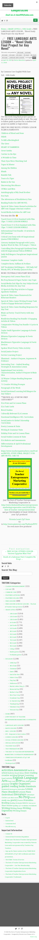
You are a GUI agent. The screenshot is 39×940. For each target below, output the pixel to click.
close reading (30, 773)
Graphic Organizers (20, 783)
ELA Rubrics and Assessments (13, 440)
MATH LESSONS (10, 728)
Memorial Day (14, 689)
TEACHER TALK (10, 746)
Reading (5, 803)
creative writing (9, 775)
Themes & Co (31, 934)
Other (8, 800)
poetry (14, 800)
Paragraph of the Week (10, 388)
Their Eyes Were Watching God (14, 161)
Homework (5, 789)
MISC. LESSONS (10, 731)
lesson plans (21, 789)
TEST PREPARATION (12, 749)
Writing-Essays (16, 808)
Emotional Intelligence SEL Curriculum (17, 417)
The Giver (5, 144)
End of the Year (15, 674)
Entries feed (9, 820)
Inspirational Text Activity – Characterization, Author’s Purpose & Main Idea (19, 372)
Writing (6, 808)
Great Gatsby (6, 151)
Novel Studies (6, 410)
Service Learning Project (11, 355)
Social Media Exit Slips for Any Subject (17, 283)
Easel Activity (7, 778)
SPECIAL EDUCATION (12, 743)
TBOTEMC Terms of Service (14, 860)
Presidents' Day (15, 698)
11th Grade (13, 616)
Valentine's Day (15, 707)
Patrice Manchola (19, 60)
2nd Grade (13, 625)
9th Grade (4, 57)
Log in (7, 818)
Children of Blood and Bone (12, 133)
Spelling (15, 805)
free (34, 57)
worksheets (33, 805)
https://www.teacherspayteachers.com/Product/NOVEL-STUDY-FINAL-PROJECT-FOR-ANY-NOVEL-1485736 (19, 453)
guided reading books (13, 786)
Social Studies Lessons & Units (13, 437)
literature (20, 794)
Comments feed (10, 823)
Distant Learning (25, 775)
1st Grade (13, 622)
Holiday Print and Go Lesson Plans (15, 433)
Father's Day (14, 677)
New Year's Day (15, 695)
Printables (28, 800)
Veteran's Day (14, 710)
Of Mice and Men (8, 189)
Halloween (13, 683)
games (33, 781)
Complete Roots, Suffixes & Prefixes (15, 264)
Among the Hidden (9, 168)
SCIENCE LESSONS (11, 737)
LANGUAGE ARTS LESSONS (16, 57)
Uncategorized (10, 763)
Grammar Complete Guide (12, 260)
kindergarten (13, 789)
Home (3, 29)
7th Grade (26, 55)
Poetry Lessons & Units (10, 426)
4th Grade (4, 55)
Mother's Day (14, 692)
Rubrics (25, 803)
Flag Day (13, 680)
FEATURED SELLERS (12, 598)
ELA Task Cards (7, 407)
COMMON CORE (10, 592)
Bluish (3, 171)
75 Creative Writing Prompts (13, 384)
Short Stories (7, 806)
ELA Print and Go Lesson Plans (13, 403)
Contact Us (8, 834)
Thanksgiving (14, 704)
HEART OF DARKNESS (10, 147)
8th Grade (33, 55)
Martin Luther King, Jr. (17, 686)
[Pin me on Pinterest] (7, 21)
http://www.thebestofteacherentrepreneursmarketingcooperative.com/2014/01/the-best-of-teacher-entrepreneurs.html (19, 507)
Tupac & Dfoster (8, 165)
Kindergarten (14, 652)
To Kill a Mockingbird (10, 140)
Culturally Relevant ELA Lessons (14, 414)
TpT (20, 805)
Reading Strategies (16, 803)
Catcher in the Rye (8, 154)
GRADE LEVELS (14, 29)
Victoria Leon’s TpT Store (19, 519)
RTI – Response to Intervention (15, 734)
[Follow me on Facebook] (5, 21)
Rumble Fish (6, 175)
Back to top (33, 936)
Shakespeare (32, 803)
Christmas (13, 668)
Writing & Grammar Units (12, 430)
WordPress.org (10, 826)
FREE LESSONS (10, 601)
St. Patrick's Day (15, 701)
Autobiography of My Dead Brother (15, 192)
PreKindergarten (15, 655)
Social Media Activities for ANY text (15, 212)
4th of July (13, 666)
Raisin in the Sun (8, 182)
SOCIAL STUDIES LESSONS (14, 740)
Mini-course (14, 797)
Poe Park (5, 196)
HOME (7, 714)
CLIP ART (8, 589)
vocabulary (24, 805)
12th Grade (13, 619)
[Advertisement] (19, 904)
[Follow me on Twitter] (2, 21)
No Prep (24, 797)
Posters (20, 800)
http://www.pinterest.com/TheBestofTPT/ (20, 524)
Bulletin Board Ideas (16, 773)
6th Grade (19, 55)
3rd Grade (27, 52)
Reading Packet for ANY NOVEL (14, 203)
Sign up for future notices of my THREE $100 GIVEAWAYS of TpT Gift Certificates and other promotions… (20, 854)
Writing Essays (19, 811)
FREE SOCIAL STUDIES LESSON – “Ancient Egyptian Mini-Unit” (19, 552)
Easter (12, 671)
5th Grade (12, 55)
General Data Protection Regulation (17, 837)
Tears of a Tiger (7, 178)
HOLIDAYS (9, 659)
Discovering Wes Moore (11, 185)
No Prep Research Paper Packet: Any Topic (19, 280)
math (8, 797)
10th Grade (26, 29)
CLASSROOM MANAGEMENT (15, 586)
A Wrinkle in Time (8, 158)
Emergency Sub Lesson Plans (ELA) (15, 277)
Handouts (31, 786)
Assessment (20, 770)
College (12, 649)
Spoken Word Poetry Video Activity (15, 348)
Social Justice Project (9, 352)
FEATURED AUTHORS (12, 595)
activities (7, 770)
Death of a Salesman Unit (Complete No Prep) (19, 558)
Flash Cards (11, 781)
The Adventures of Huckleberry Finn (16, 199)
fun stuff (26, 781)
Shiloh (3, 137)
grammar (5, 784)
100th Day (13, 663)
